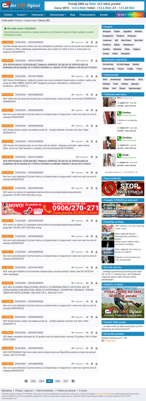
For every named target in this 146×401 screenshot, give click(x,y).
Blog (72, 14)
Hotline (124, 84)
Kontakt (104, 14)
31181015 (8, 267)
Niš (116, 40)
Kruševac (132, 36)
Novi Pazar (126, 40)
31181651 (8, 42)
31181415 (8, 110)
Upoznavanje (135, 88)
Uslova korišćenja (103, 394)
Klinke (106, 88)
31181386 (8, 126)
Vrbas (115, 53)
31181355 (8, 172)
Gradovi (21, 14)
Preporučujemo (87, 14)
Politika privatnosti (66, 390)
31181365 (8, 157)
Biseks (136, 64)
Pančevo (107, 45)
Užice (127, 49)
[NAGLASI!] (87, 42)
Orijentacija (38, 14)
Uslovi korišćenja (44, 390)
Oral (114, 88)
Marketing (7, 390)
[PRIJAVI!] (96, 42)
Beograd (107, 31)
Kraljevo (120, 36)
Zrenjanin (125, 53)
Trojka (130, 69)
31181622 (8, 60)
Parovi (121, 69)
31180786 (8, 364)
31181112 (8, 252)
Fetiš (115, 84)
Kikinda (138, 31)
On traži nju (108, 64)
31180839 (8, 317)
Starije (122, 88)
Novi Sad (139, 40)
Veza (140, 79)
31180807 (8, 332)
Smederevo (128, 45)
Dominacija (115, 79)
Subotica (117, 49)
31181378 (8, 141)
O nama (83, 390)
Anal (105, 79)
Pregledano (78, 42)
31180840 (8, 301)
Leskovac (107, 40)
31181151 (8, 236)
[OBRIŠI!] (92, 42)
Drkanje (106, 84)
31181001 (8, 283)
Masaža (135, 84)
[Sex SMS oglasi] (23, 6)
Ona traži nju (108, 69)
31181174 (8, 221)
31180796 (8, 348)
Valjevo (136, 49)
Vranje (106, 53)
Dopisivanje (30, 20)
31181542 (8, 76)
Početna (8, 14)
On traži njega (123, 64)
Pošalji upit (110, 340)
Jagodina (127, 31)
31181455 (8, 94)
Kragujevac (108, 36)
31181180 (8, 188)
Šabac (117, 45)
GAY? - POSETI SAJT (131, 14)
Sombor (106, 49)
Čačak (117, 31)
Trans (139, 69)
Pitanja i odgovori (24, 390)
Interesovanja (57, 14)
